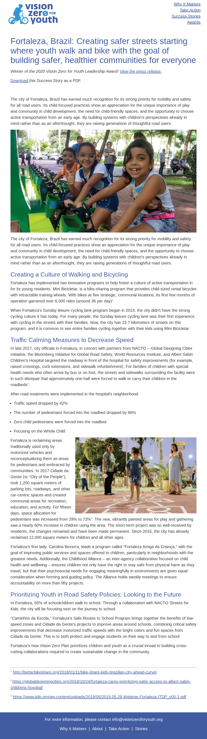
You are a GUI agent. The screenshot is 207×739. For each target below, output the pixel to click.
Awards (194, 22)
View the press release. (141, 71)
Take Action (190, 10)
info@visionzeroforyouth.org (137, 719)
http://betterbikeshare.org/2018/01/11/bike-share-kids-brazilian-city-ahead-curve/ (85, 672)
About (97, 728)
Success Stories (186, 16)
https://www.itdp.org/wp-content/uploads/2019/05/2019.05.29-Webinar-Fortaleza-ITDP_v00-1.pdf (99, 697)
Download (20, 80)
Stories (141, 728)
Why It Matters (187, 4)
